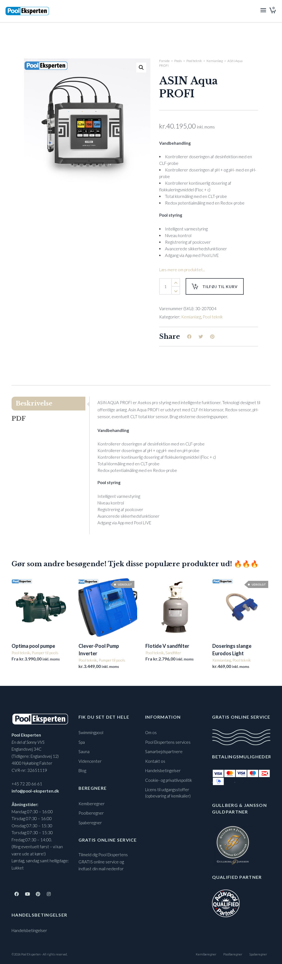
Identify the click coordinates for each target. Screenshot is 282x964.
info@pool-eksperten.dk (35, 790)
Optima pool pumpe (33, 646)
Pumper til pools (45, 652)
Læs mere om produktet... (182, 269)
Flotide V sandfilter (167, 646)
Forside (164, 61)
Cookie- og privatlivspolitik (168, 780)
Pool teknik (194, 61)
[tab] (50, 403)
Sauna (84, 751)
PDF (19, 418)
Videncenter (90, 761)
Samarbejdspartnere (164, 751)
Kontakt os (155, 761)
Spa (81, 742)
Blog (82, 770)
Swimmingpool (90, 732)
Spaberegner (90, 822)
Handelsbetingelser (29, 930)
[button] (141, 67)
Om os (151, 732)
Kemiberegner (91, 803)
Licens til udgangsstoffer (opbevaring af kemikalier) (168, 792)
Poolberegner (91, 812)
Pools (178, 61)
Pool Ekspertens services (168, 742)
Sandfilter (173, 652)
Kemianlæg (215, 61)
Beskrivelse (34, 403)
